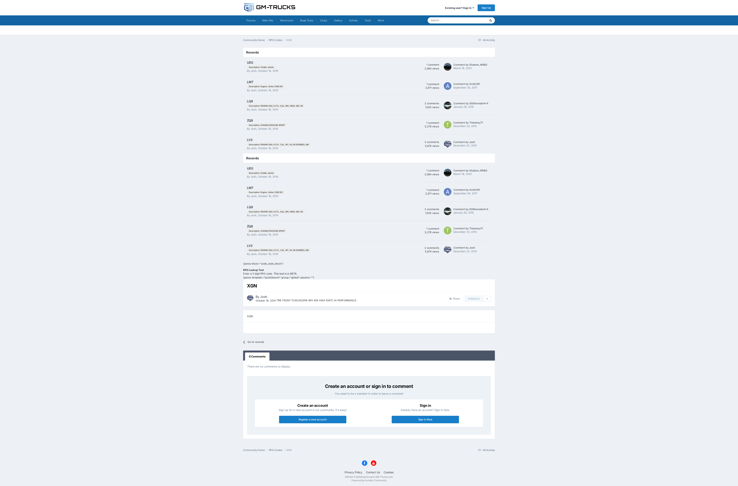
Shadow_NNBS (478, 64)
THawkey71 (476, 122)
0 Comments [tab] (257, 356)
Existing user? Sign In (459, 7)
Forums (251, 20)
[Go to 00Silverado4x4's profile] (447, 105)
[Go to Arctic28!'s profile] (447, 86)
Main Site (267, 20)
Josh (254, 70)
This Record (474, 20)
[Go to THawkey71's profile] (447, 125)
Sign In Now (425, 419)
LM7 (250, 82)
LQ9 (250, 101)
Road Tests (306, 20)
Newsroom (286, 20)
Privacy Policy (353, 472)
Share (455, 298)
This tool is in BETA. (285, 273)
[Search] (490, 20)
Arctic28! (474, 83)
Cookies (389, 472)
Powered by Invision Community (369, 480)
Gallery (338, 20)
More (381, 20)
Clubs (323, 20)
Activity (353, 20)
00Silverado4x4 (478, 103)
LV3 (250, 140)
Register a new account (313, 419)
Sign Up (486, 7)
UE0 (250, 62)
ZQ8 (250, 120)
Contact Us (373, 472)
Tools (368, 20)
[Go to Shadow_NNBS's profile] (447, 67)
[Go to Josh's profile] (447, 144)
